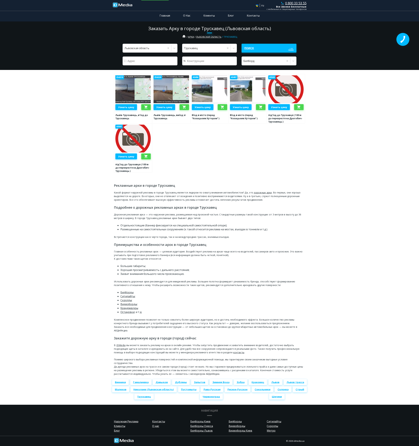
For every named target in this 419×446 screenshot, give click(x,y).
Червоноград (211, 396)
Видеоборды (237, 426)
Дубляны (181, 382)
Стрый (300, 389)
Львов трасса (295, 382)
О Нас (186, 15)
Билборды (127, 292)
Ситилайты (274, 421)
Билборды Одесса (201, 426)
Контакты (253, 15)
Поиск (249, 48)
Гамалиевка (141, 382)
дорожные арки (263, 192)
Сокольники (262, 389)
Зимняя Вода (220, 382)
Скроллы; (126, 300)
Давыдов (162, 382)
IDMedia (121, 345)
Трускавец (144, 396)
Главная (165, 15)
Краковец (258, 382)
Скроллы (272, 426)
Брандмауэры (129, 308)
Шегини (277, 396)
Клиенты (209, 15)
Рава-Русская (212, 389)
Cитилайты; (127, 296)
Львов (275, 382)
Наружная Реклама (126, 421)
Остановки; (127, 312)
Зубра (241, 382)
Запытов (199, 382)
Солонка (283, 389)
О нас (155, 426)
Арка (191, 36)
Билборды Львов (201, 430)
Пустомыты (188, 389)
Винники (120, 382)
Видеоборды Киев (240, 430)
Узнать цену (126, 107)
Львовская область (208, 36)
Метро (271, 430)
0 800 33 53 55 (293, 3)
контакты (238, 352)
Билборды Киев (200, 421)
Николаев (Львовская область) (153, 389)
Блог (231, 15)
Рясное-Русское (237, 389)
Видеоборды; (128, 304)
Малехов (120, 389)
